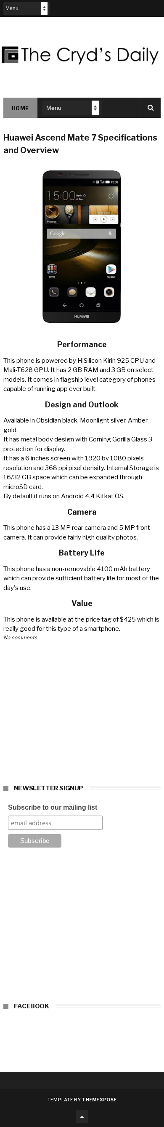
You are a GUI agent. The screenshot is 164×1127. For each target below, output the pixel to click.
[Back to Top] (82, 1116)
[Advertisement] (82, 927)
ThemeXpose (99, 1100)
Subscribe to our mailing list (52, 807)
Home (20, 108)
